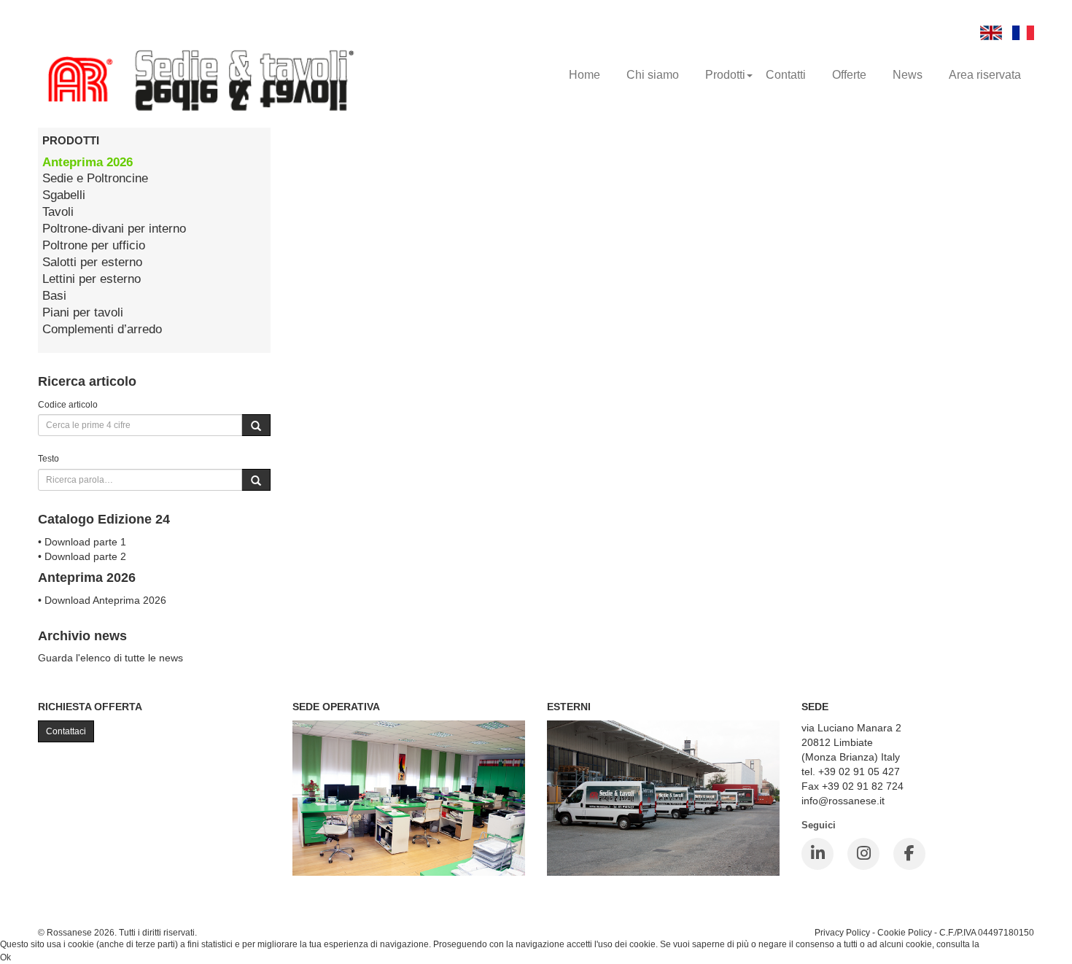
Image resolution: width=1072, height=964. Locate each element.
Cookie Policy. (1010, 944)
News (908, 75)
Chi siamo (652, 75)
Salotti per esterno (92, 262)
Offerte (849, 75)
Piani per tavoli (82, 312)
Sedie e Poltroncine (95, 178)
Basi (54, 296)
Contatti (786, 75)
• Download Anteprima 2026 (102, 600)
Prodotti (725, 75)
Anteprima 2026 (87, 162)
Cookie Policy (904, 932)
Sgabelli (63, 195)
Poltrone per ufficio (93, 245)
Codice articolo (68, 404)
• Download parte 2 (82, 556)
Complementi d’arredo (102, 329)
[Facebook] (909, 854)
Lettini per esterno (91, 279)
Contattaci (66, 731)
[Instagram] (863, 854)
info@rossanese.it (843, 800)
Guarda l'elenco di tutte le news (110, 658)
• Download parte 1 (82, 542)
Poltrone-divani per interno (114, 229)
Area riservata (985, 75)
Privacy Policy (842, 932)
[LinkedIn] (817, 854)
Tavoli (58, 212)
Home (584, 75)
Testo (48, 458)
